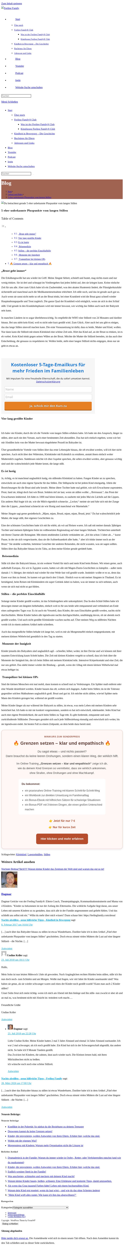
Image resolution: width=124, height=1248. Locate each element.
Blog (10, 147)
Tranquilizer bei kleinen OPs (31, 259)
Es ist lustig (23, 242)
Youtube (12, 152)
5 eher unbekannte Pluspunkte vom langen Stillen (29, 197)
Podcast (12, 157)
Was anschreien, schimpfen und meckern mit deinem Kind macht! (41, 1176)
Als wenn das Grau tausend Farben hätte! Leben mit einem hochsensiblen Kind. (48, 1185)
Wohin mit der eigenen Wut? (22, 1140)
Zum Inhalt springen (11, 3)
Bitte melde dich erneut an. (15, 1238)
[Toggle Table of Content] (3, 226)
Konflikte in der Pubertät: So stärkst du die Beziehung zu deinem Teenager (46, 1126)
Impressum (12, 1213)
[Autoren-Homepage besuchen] (9, 886)
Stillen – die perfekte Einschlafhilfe (34, 251)
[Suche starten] (33, 174)
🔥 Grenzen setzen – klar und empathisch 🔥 (31, 263)
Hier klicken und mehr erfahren (62, 838)
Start (10, 110)
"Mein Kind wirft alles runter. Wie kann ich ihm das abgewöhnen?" (42, 1195)
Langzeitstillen (35, 854)
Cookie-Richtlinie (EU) (17, 1216)
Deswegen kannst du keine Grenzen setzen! (30, 1131)
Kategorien (7, 1207)
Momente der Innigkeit (29, 255)
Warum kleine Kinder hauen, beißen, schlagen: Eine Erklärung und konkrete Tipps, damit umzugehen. (60, 1181)
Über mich (19, 115)
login (10, 161)
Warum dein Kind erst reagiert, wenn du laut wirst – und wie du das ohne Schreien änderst (54, 1190)
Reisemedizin (24, 246)
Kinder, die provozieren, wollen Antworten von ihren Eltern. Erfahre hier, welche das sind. (54, 1136)
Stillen (47, 854)
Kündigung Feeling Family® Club (38, 129)
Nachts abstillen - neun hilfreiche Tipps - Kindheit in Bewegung (35, 920)
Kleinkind (21, 854)
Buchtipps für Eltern (24, 138)
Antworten (6, 948)
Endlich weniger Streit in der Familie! (27, 1171)
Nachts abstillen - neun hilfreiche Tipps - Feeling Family (31, 1078)
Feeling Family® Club (25, 119)
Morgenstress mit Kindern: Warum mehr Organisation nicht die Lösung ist (45, 1145)
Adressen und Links (24, 143)
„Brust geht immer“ (27, 234)
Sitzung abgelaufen (11, 1231)
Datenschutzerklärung (16, 1215)
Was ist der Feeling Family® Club (38, 124)
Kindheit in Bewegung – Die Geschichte (34, 133)
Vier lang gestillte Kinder (29, 238)
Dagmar (6, 894)
